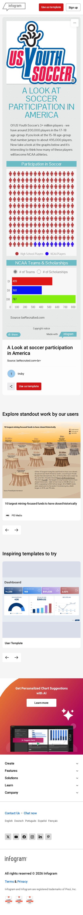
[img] (41, 209)
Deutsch (19, 820)
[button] (30, 254)
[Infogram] (13, 7)
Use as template (51, 7)
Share (14, 334)
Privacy (22, 881)
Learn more (41, 702)
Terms (9, 881)
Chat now (30, 813)
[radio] (25, 272)
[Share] (11, 386)
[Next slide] (16, 530)
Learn (9, 785)
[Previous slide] (7, 530)
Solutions (11, 778)
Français (53, 820)
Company (11, 792)
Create (9, 763)
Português (30, 820)
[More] (75, 23)
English (9, 820)
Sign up (73, 7)
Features (11, 771)
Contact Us (12, 813)
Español (42, 820)
